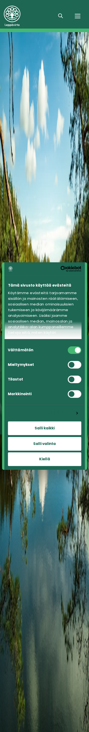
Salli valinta (44, 443)
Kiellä (44, 459)
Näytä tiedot (59, 413)
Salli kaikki (45, 428)
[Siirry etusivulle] (27, 16)
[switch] (74, 364)
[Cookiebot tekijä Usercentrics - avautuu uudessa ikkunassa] (61, 269)
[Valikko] (77, 16)
